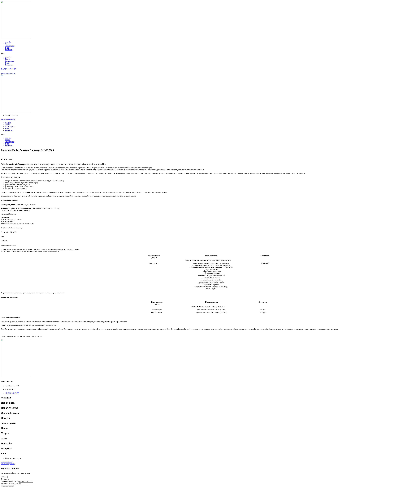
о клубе (8, 42)
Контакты (8, 50)
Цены (7, 48)
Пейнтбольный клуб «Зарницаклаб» (15, 164)
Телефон (4, 479)
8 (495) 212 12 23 (8, 69)
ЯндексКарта (18, 210)
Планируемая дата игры (10, 481)
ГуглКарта (5, 210)
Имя (2, 477)
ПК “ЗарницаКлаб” (24, 208)
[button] (208, 53)
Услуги (7, 44)
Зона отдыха (9, 46)
